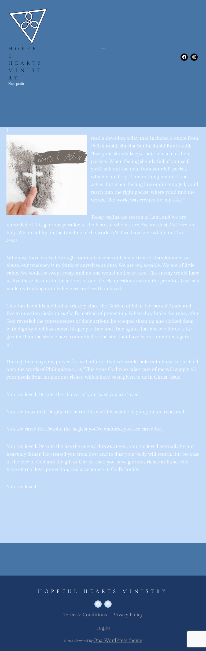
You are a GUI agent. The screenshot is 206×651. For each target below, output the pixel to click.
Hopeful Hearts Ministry (26, 63)
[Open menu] (103, 47)
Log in (103, 628)
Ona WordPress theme (117, 640)
